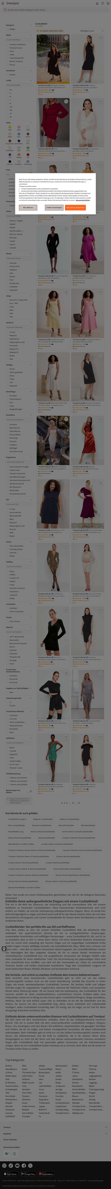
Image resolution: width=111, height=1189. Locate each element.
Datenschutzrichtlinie (83, 200)
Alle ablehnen (28, 207)
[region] (55, 194)
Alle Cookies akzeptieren (75, 207)
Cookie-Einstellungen (54, 207)
